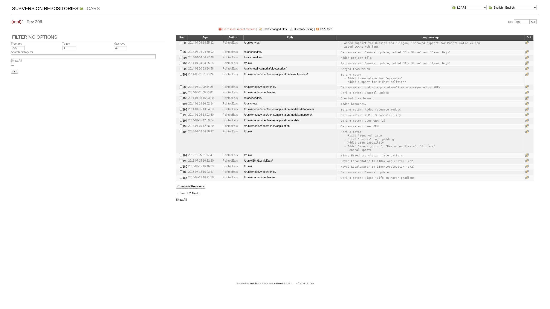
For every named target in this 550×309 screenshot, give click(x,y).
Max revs (119, 43)
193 (185, 126)
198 (185, 98)
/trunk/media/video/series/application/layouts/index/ (276, 74)
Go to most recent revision (238, 29)
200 (185, 87)
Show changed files (275, 29)
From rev (16, 43)
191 (185, 155)
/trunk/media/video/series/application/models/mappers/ (278, 114)
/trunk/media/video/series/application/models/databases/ (279, 109)
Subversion (279, 283)
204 (185, 57)
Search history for (22, 52)
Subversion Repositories (45, 8)
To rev (66, 43)
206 (185, 43)
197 (185, 104)
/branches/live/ (253, 51)
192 (185, 131)
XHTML (302, 283)
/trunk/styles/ (252, 42)
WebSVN (254, 283)
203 (185, 63)
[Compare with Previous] (527, 42)
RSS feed (326, 29)
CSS (311, 283)
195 (185, 115)
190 (185, 161)
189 (185, 166)
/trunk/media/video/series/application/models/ (272, 120)
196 (185, 109)
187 (185, 177)
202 (185, 69)
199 (185, 92)
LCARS (92, 8)
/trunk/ (248, 63)
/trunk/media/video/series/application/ (267, 125)
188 (185, 172)
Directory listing (303, 29)
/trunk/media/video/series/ (260, 86)
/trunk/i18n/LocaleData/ (258, 160)
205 (185, 52)
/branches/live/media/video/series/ (265, 68)
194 (185, 120)
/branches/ (250, 103)
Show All (16, 60)
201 (185, 74)
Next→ (196, 193)
